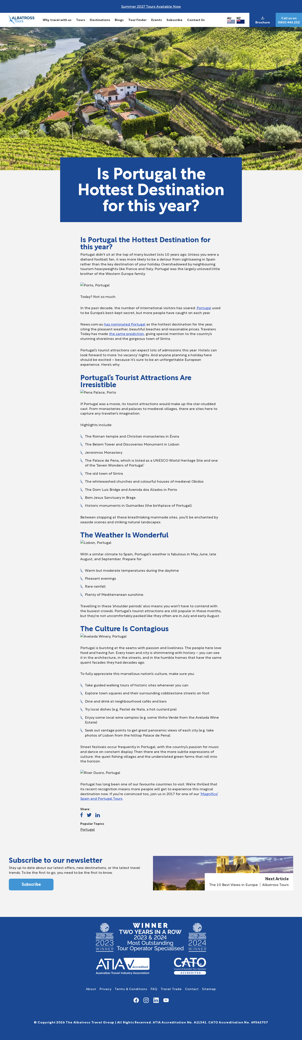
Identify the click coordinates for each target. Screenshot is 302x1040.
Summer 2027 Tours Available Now (151, 6)
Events (156, 19)
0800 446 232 (289, 22)
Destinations (100, 19)
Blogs (119, 19)
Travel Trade (171, 988)
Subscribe (174, 19)
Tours (80, 19)
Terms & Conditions (131, 988)
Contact (192, 988)
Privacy (105, 988)
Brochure (262, 22)
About (91, 988)
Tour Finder (137, 19)
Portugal (204, 307)
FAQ (154, 988)
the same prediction (126, 333)
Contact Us (196, 19)
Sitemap (209, 988)
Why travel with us (57, 19)
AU (229, 17)
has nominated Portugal (124, 324)
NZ (239, 17)
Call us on (289, 17)
